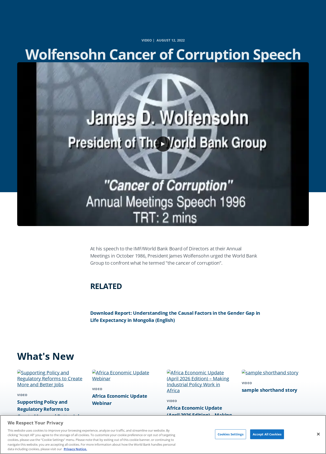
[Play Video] (163, 144)
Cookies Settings (230, 434)
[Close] (318, 434)
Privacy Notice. (75, 449)
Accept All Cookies (267, 434)
